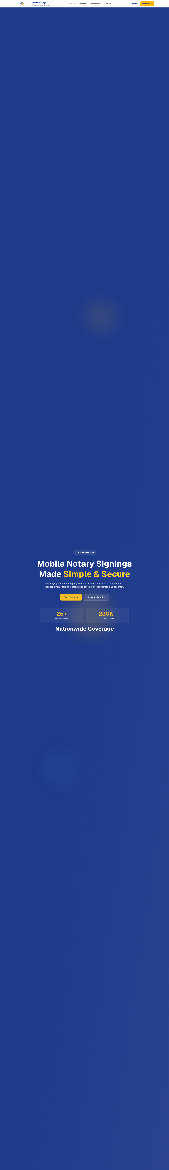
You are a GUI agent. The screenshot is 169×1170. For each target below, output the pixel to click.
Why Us (72, 4)
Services (82, 4)
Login (134, 4)
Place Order (147, 4)
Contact (108, 4)
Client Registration (96, 597)
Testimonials (95, 4)
